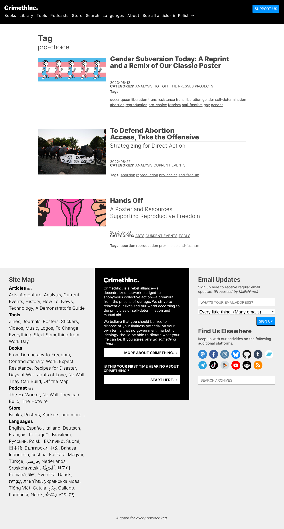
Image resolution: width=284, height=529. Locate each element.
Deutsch (71, 428)
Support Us (266, 8)
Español (34, 428)
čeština (39, 454)
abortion (117, 105)
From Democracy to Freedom (39, 354)
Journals (31, 321)
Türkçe (16, 461)
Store (77, 15)
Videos (16, 328)
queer (115, 99)
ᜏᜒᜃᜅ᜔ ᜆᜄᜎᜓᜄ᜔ (60, 494)
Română (17, 474)
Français (17, 434)
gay (207, 105)
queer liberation (134, 99)
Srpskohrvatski (24, 468)
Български (36, 448)
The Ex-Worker (24, 394)
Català (39, 488)
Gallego (66, 488)
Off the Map (56, 381)
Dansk (64, 474)
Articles (17, 288)
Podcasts (59, 15)
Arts (139, 236)
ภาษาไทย (32, 481)
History (33, 301)
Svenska (46, 474)
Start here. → (164, 380)
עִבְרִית (15, 481)
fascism (174, 105)
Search (92, 15)
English (16, 428)
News (67, 301)
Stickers (69, 321)
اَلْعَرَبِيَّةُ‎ (48, 468)
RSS (29, 288)
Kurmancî (18, 494)
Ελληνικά (54, 441)
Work (51, 361)
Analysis (143, 86)
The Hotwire (35, 401)
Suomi (72, 441)
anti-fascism (192, 105)
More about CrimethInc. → (151, 353)
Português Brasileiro (50, 434)
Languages (113, 15)
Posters (51, 321)
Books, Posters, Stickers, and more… (47, 414)
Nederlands (53, 461)
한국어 (63, 468)
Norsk (37, 494)
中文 (54, 448)
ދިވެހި (52, 488)
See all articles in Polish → (169, 15)
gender (217, 105)
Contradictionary (26, 361)
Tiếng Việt (19, 488)
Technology (21, 308)
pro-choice (157, 105)
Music (32, 328)
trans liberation (188, 99)
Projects (204, 86)
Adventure (30, 294)
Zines (14, 321)
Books (10, 15)
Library (26, 15)
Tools (42, 15)
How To (51, 301)
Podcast (18, 388)
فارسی (32, 461)
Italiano (52, 428)
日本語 (15, 448)
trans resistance (161, 99)
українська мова (61, 481)
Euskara (57, 454)
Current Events (169, 165)
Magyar (75, 454)
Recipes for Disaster (55, 368)
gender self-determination (224, 99)
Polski (35, 441)
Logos (46, 328)
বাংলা (31, 474)
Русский (18, 441)
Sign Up (266, 321)
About (133, 15)
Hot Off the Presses (174, 86)
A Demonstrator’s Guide (60, 308)
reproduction (136, 105)
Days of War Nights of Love (37, 374)
